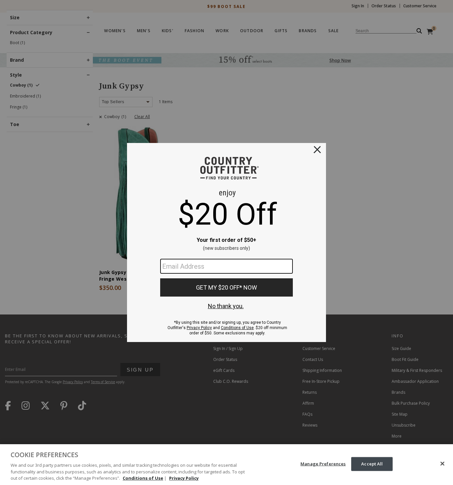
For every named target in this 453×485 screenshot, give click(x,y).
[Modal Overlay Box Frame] (226, 242)
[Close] (442, 463)
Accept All (372, 464)
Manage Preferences (323, 464)
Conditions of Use (143, 478)
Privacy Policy (184, 478)
